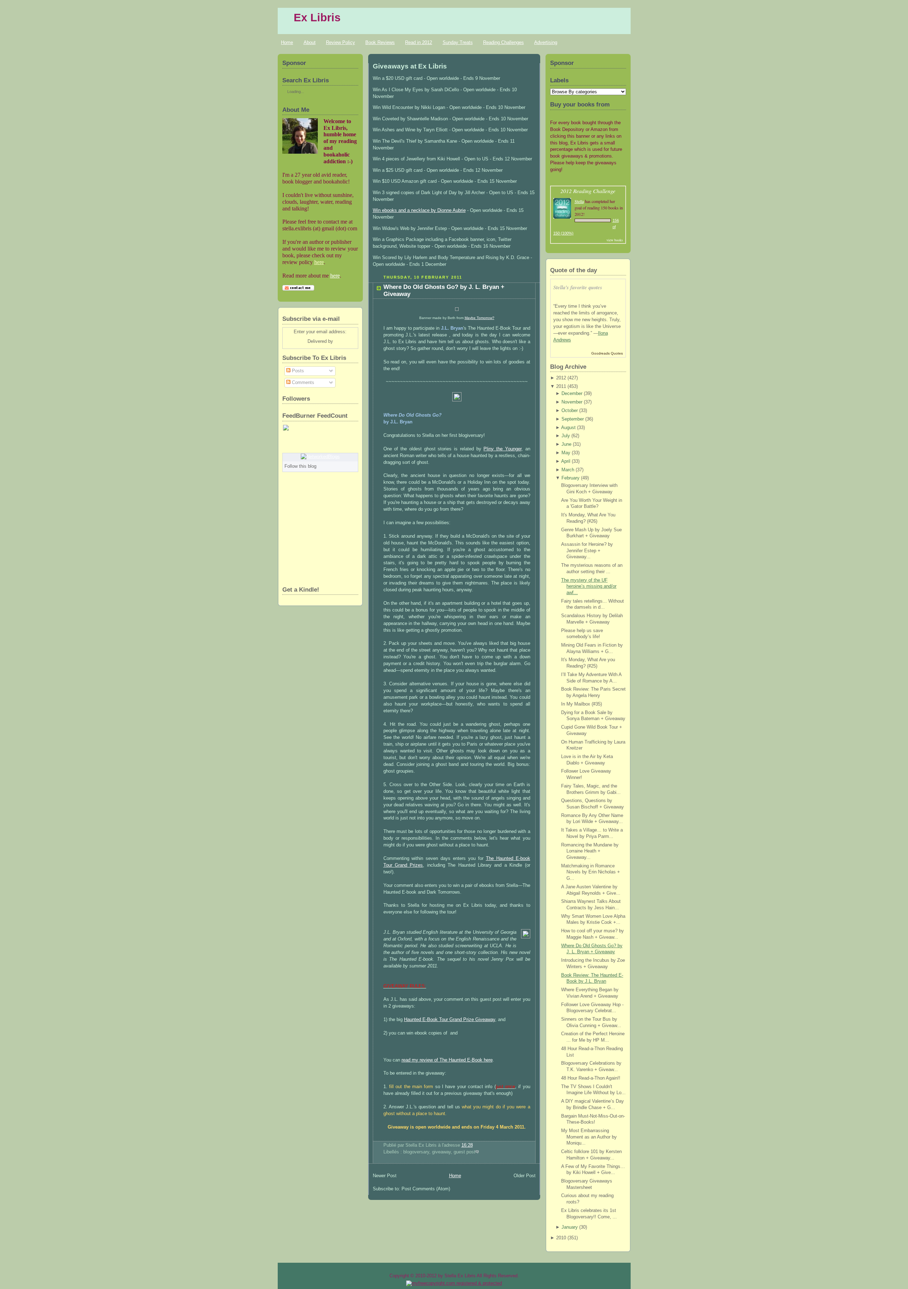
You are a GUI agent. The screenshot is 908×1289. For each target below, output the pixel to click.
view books (615, 239)
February (570, 478)
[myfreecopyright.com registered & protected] (454, 1283)
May (565, 452)
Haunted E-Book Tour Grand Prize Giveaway (449, 1019)
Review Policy (340, 42)
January (569, 1227)
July (565, 435)
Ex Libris (317, 17)
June (566, 444)
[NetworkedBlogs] (320, 456)
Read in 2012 (418, 42)
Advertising (545, 42)
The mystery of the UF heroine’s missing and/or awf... (588, 586)
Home (287, 42)
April (565, 461)
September (572, 419)
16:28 (467, 1145)
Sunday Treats (458, 42)
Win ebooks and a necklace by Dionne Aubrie (419, 210)
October (569, 410)
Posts (297, 370)
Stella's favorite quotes (577, 287)
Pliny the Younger (502, 448)
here (319, 262)
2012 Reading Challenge (587, 190)
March (567, 469)
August (568, 427)
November (571, 402)
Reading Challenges (503, 42)
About (310, 42)
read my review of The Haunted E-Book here (447, 1060)
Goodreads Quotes (607, 353)
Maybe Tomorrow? (479, 318)
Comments (302, 382)
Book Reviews (380, 42)
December (571, 393)
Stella (579, 201)
